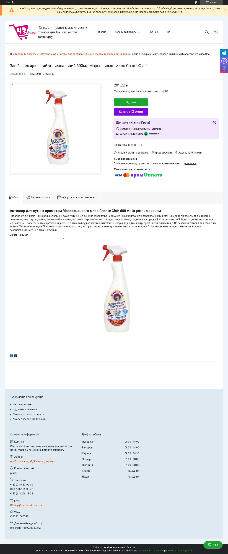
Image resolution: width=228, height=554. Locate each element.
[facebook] (11, 356)
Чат (215, 544)
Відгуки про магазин (25, 409)
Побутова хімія (47, 54)
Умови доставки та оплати (28, 414)
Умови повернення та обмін (29, 419)
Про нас (153, 31)
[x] (15, 356)
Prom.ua (131, 547)
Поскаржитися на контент (151, 550)
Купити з (125, 111)
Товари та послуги (125, 31)
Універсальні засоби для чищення (110, 54)
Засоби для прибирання (73, 54)
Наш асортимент (22, 404)
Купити (131, 102)
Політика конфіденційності (179, 550)
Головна (101, 31)
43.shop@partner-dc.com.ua (26, 505)
